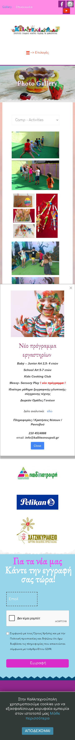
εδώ (49, 411)
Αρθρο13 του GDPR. (40, 649)
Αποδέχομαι (37, 731)
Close (37, 445)
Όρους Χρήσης (42, 633)
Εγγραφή (37, 663)
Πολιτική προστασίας (23, 639)
